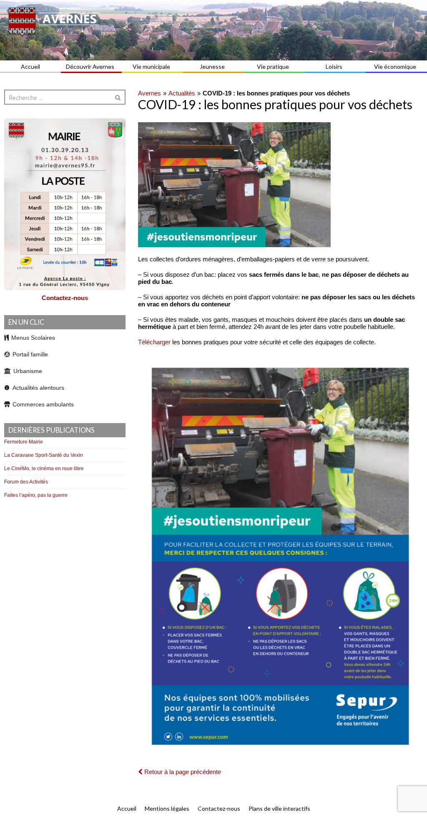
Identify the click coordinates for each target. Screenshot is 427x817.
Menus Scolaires (33, 337)
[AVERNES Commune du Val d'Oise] (213, 30)
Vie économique (395, 66)
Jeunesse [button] (212, 66)
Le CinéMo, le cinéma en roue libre (44, 468)
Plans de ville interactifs (279, 808)
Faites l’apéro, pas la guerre (36, 495)
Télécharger (154, 342)
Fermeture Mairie (23, 442)
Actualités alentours (38, 387)
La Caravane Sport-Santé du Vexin (43, 455)
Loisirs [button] (334, 66)
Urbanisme (27, 371)
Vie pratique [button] (273, 66)
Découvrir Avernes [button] (90, 66)
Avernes (149, 93)
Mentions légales (167, 808)
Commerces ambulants (43, 404)
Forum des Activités (26, 482)
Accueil (30, 66)
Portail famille (30, 354)
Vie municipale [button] (151, 66)
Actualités (181, 93)
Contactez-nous (65, 297)
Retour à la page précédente (182, 771)
